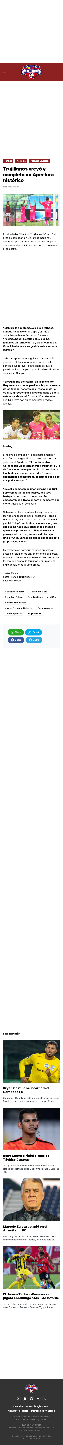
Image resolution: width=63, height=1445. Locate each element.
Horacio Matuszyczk (15, 602)
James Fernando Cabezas (18, 608)
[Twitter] (18, 1399)
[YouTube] (38, 1399)
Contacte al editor (18, 1410)
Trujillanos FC (35, 613)
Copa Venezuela (38, 591)
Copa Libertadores (14, 591)
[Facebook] (24, 1399)
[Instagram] (31, 1399)
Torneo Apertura (13, 613)
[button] (4, 72)
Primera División (39, 161)
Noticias (21, 161)
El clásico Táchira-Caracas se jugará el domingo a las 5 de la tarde (31, 1296)
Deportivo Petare (13, 597)
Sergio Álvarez (45, 608)
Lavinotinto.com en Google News (30, 1406)
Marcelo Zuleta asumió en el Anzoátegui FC (25, 1228)
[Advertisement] (31, 31)
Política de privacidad (43, 1410)
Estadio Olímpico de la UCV (42, 597)
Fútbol (8, 161)
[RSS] (44, 1399)
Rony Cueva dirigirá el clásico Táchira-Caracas (26, 1157)
